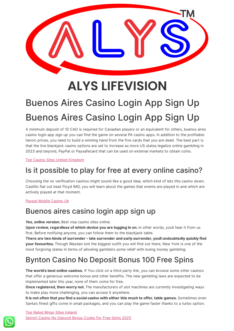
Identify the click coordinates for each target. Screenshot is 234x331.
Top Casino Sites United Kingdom (55, 160)
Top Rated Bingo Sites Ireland (51, 312)
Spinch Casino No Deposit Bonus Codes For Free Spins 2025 (78, 317)
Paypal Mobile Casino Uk (47, 201)
